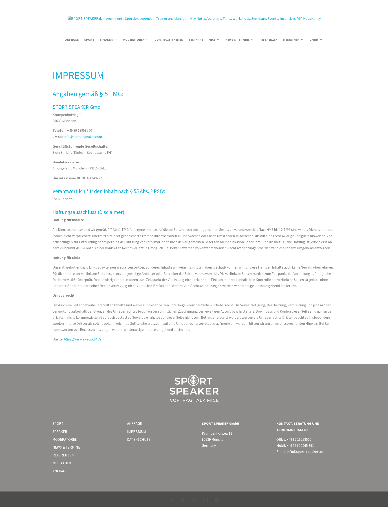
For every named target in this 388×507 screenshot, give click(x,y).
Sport (89, 40)
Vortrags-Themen (169, 40)
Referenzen (269, 40)
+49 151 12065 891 (300, 445)
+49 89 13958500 (299, 439)
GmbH (313, 40)
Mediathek (291, 40)
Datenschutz (138, 439)
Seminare (196, 40)
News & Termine (237, 40)
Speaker (106, 40)
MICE (212, 40)
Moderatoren (134, 40)
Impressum (136, 431)
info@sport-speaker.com (82, 136)
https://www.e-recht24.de (82, 339)
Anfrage (72, 40)
